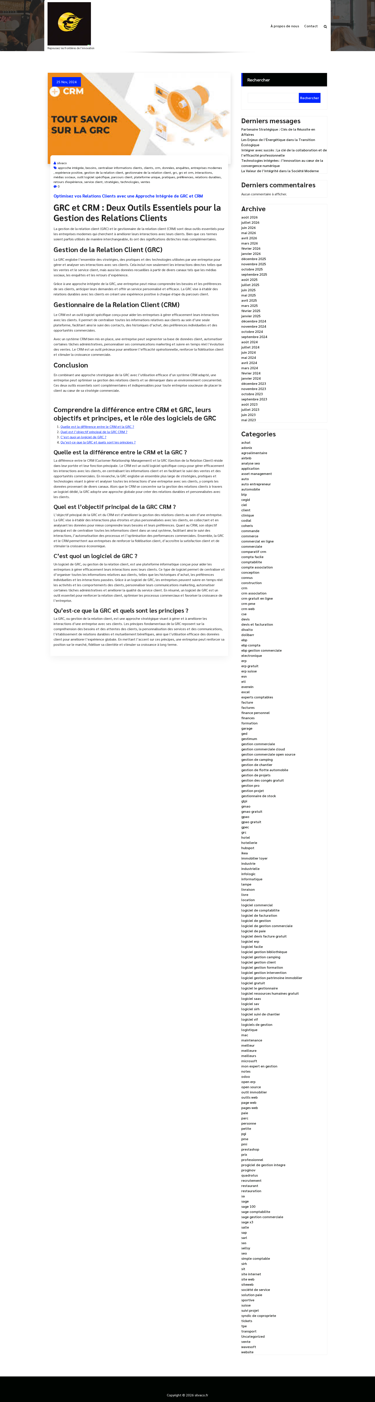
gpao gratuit (251, 821)
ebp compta (250, 645)
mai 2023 (248, 420)
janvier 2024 (251, 378)
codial (246, 520)
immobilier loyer (254, 858)
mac (244, 1035)
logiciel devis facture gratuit (264, 936)
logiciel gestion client (258, 962)
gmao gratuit (251, 811)
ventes (145, 182)
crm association (253, 593)
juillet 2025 (250, 284)
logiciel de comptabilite (260, 910)
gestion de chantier (256, 764)
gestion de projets (255, 775)
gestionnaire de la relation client (148, 172)
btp (244, 494)
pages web (249, 1107)
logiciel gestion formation (262, 967)
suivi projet (250, 1310)
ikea (244, 853)
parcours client (121, 177)
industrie (248, 863)
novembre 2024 (253, 326)
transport (249, 1331)
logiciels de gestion (256, 1024)
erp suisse (249, 671)
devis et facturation (257, 624)
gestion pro (250, 785)
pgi (243, 1133)
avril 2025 (249, 300)
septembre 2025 (254, 274)
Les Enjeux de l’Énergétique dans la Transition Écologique (278, 142)
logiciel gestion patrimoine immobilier (271, 977)
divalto (247, 629)
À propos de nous (285, 26)
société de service (255, 1289)
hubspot (247, 847)
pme (244, 1138)
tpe (244, 1326)
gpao (245, 816)
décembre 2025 (253, 258)
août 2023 (249, 404)
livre (244, 894)
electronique (251, 655)
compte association (257, 567)
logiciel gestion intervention (263, 972)
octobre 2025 (252, 269)
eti (243, 681)
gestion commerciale (258, 743)
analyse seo (250, 463)
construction (251, 582)
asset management (256, 473)
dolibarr (247, 634)
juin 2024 (248, 352)
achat (245, 442)
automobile (250, 489)
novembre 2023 (253, 388)
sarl (244, 1237)
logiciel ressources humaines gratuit (270, 993)
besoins (91, 168)
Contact (311, 26)
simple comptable (255, 1258)
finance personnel (255, 712)
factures (248, 707)
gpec (245, 827)
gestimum (249, 738)
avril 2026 (249, 238)
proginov (248, 1170)
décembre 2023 (253, 383)
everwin (247, 686)
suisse (246, 1305)
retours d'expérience (68, 182)
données (168, 168)
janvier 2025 (251, 316)
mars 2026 (249, 243)
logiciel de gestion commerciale (267, 925)
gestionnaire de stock (258, 795)
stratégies (111, 182)
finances (248, 718)
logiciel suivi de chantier (260, 1014)
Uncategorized (253, 1336)
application (250, 468)
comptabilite (251, 562)
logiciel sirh (250, 1009)
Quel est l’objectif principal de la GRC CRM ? (94, 431)
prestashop (250, 1149)
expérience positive (68, 172)
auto (245, 478)
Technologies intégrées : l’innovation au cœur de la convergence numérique (282, 163)
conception (250, 572)
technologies (129, 182)
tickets (246, 1320)
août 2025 (249, 279)
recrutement (251, 1180)
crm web (248, 608)
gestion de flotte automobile (264, 769)
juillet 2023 (250, 409)
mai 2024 (248, 357)
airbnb (246, 458)
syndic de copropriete (258, 1315)
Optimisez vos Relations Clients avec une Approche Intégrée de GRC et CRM (128, 195)
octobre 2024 (252, 331)
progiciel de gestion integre (263, 1164)
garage (246, 728)
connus (247, 577)
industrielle (250, 868)
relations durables (208, 177)
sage (245, 1201)
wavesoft (248, 1346)
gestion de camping (257, 759)
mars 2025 (249, 305)
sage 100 (248, 1206)
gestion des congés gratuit (262, 780)
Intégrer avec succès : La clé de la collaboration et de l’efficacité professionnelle (284, 152)
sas (243, 1242)
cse (244, 614)
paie (244, 1113)
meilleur (248, 1045)
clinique (247, 515)
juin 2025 (248, 290)
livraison (248, 889)
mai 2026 (248, 232)
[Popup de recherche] (325, 26)
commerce (249, 536)
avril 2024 (249, 362)
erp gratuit (249, 666)
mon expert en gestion (259, 1066)
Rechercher (258, 80)
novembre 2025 (253, 264)
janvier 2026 (251, 253)
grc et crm (186, 172)
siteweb (247, 1284)
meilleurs (248, 1055)
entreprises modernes (206, 168)
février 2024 (250, 373)
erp (244, 660)
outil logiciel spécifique (93, 177)
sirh (244, 1263)
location (248, 899)
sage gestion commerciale (262, 1216)
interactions (203, 172)
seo (244, 1253)
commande (250, 530)
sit (243, 1268)
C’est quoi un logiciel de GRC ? (83, 437)
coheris (247, 525)
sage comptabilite (255, 1211)
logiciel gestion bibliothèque (264, 951)
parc (244, 1118)
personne (248, 1123)
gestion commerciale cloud (263, 749)
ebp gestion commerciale (261, 650)
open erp (248, 1081)
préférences (185, 177)
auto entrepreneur (256, 484)
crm (157, 168)
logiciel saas (251, 998)
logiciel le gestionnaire (259, 988)
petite (246, 1128)
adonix (246, 447)
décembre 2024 (253, 321)
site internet (251, 1274)
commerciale (251, 546)
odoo (245, 1076)
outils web (249, 1097)
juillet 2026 (250, 222)
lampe (246, 884)
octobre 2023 (252, 394)
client (245, 510)
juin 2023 (248, 414)
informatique (251, 879)
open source (251, 1087)
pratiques (168, 177)
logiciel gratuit (253, 983)
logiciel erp (250, 941)
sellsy (245, 1248)
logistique (249, 1029)
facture (247, 702)
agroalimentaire (254, 452)
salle (245, 1227)
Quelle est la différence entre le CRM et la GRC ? (97, 426)
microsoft (249, 1061)
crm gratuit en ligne (257, 598)
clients (148, 168)
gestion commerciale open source (268, 754)
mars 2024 (249, 368)
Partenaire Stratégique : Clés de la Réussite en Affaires (278, 132)
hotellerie (249, 842)
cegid (245, 499)
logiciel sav (250, 1003)
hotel (245, 837)
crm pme (248, 603)
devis (245, 619)
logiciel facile (252, 946)
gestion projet (252, 790)
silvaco (62, 163)
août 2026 (249, 217)
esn (244, 676)
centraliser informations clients (120, 168)
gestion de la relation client (103, 172)
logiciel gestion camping (260, 957)
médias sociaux (64, 177)
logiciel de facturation (259, 915)
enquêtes (182, 168)
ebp (244, 640)
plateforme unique (147, 177)
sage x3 (247, 1222)
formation (249, 723)
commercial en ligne (257, 541)
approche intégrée (71, 168)
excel (245, 692)
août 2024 (249, 342)
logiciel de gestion (256, 920)
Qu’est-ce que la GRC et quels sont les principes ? (98, 442)
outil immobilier (254, 1092)
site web (247, 1279)
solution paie (251, 1294)
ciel (244, 504)
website (247, 1352)
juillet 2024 (250, 347)
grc (175, 172)
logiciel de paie (253, 931)
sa (243, 1196)
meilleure (249, 1050)
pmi (244, 1144)
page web (248, 1102)
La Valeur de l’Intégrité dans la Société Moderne (280, 170)
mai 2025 (248, 295)
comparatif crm (253, 551)
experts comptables (257, 697)
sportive (247, 1300)
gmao (245, 806)
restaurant (249, 1185)
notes (245, 1071)
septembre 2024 (254, 336)
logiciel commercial (257, 905)
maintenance (251, 1040)
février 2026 (250, 248)
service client (93, 182)
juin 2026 (248, 227)
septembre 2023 (254, 399)
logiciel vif (249, 1019)
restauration (251, 1190)
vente (245, 1341)
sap (244, 1232)
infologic (248, 873)
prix (244, 1154)
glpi (244, 801)
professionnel (252, 1159)
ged (244, 733)
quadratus (249, 1175)
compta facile (252, 556)
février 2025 (250, 310)
